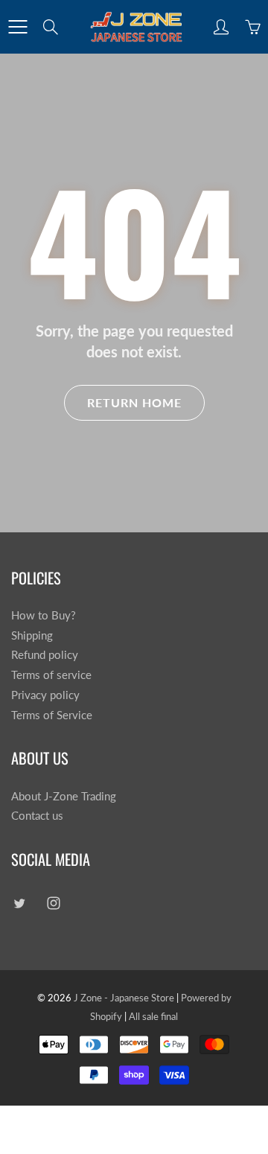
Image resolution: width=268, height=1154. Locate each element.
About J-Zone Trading (63, 796)
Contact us (37, 815)
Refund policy (44, 654)
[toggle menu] (17, 27)
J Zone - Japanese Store (124, 998)
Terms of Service (51, 715)
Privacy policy (45, 695)
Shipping (32, 635)
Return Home (134, 402)
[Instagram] (53, 903)
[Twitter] (19, 903)
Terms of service (51, 675)
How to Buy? (43, 615)
